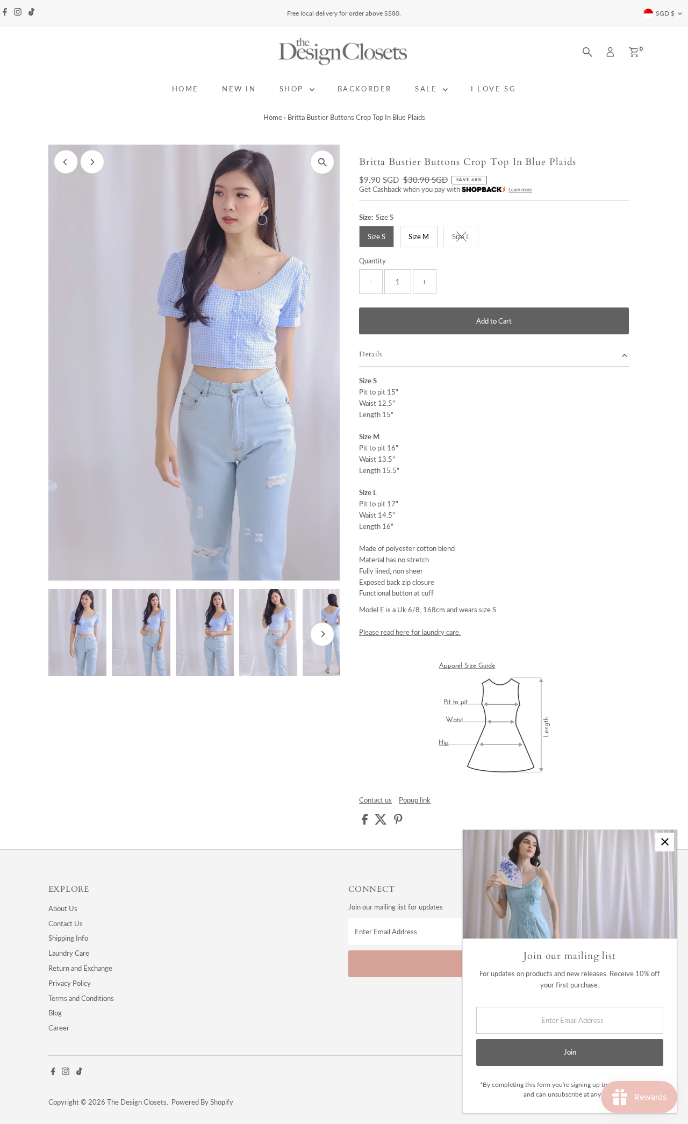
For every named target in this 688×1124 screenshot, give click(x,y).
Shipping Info (68, 938)
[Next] (92, 162)
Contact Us (65, 923)
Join (570, 1052)
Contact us (375, 800)
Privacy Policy (69, 983)
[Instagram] (17, 13)
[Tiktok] (31, 13)
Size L (465, 238)
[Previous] (66, 162)
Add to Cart (494, 321)
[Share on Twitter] (382, 822)
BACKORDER (365, 88)
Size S (376, 236)
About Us (62, 908)
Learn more (520, 189)
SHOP (293, 88)
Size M (418, 236)
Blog (55, 1012)
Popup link (415, 800)
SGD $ (665, 13)
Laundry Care (68, 953)
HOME (185, 88)
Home (272, 117)
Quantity (372, 260)
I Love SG (493, 88)
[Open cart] (634, 52)
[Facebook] (5, 13)
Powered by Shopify (202, 1102)
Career (58, 1027)
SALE (427, 88)
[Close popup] (664, 842)
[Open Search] (587, 52)
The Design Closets (137, 1102)
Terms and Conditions (81, 998)
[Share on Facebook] (365, 822)
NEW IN (239, 88)
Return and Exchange (80, 968)
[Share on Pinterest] (398, 822)
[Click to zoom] (322, 162)
